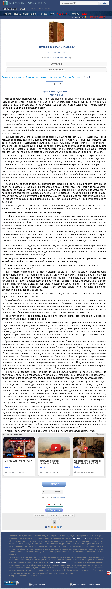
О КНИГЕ (53, 516)
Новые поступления (25, 14)
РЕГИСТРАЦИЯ (10, 9)
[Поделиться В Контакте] (61, 527)
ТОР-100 (43, 14)
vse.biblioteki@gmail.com (60, 562)
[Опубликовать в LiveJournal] (49, 527)
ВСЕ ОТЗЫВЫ (40, 516)
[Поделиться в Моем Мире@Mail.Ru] (52, 527)
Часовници (60, 497)
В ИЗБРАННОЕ (67, 516)
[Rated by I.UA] (22, 585)
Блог (84, 14)
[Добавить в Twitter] (58, 527)
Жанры (75, 14)
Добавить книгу (97, 17)
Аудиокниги (63, 14)
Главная (7, 14)
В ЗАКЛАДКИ (78, 17)
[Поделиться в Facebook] (46, 527)
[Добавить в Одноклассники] (55, 527)
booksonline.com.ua (78, 538)
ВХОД (22, 9)
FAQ (52, 14)
